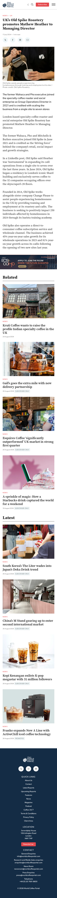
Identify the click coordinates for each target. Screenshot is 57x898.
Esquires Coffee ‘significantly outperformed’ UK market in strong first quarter (28, 441)
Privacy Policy (28, 817)
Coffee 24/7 (29, 810)
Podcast (28, 806)
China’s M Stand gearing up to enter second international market (28, 622)
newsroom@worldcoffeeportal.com (28, 869)
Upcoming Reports (28, 791)
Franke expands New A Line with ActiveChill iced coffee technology (27, 732)
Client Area (28, 821)
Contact (28, 784)
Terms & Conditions (28, 813)
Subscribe (42, 5)
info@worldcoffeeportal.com (28, 856)
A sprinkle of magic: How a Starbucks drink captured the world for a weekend (28, 500)
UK (11, 16)
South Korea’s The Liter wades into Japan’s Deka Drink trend (27, 568)
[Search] (32, 4)
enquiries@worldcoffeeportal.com (28, 862)
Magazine (28, 802)
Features (28, 795)
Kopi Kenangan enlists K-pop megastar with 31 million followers (27, 677)
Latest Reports (28, 788)
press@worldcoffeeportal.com (28, 875)
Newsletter (28, 844)
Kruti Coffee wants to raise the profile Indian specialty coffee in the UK (28, 329)
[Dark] (28, 4)
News (5, 16)
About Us (28, 780)
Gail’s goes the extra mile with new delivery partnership (27, 385)
